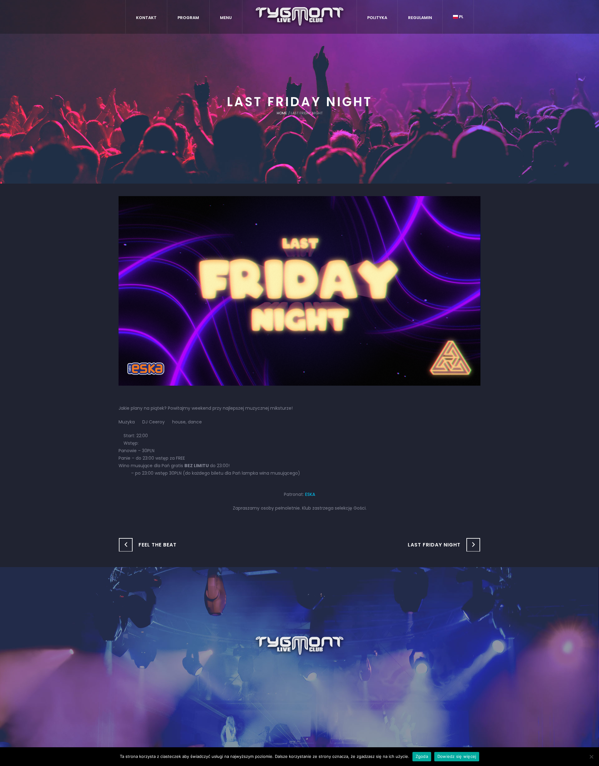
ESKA (310, 494)
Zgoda (422, 756)
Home (282, 113)
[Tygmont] (300, 646)
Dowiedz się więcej (456, 756)
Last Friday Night (434, 544)
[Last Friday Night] (299, 290)
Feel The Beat (158, 544)
